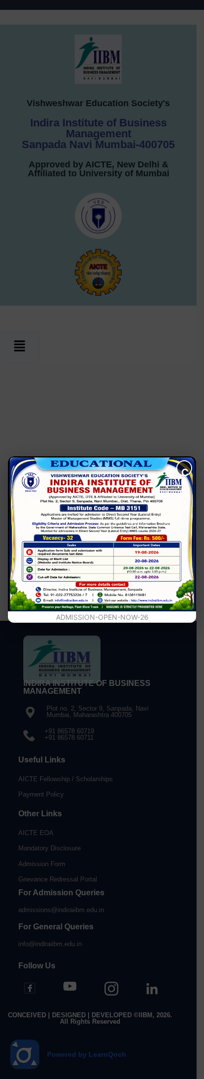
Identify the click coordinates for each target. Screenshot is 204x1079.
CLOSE (185, 471)
